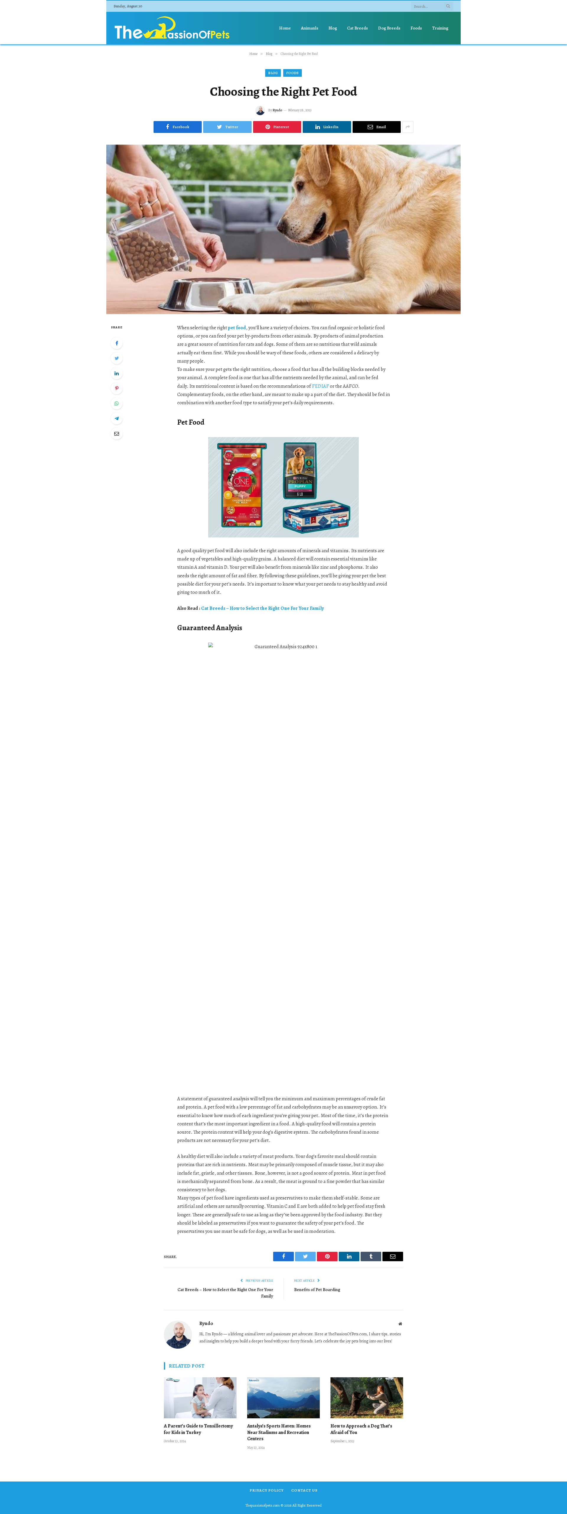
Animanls (309, 28)
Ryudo (277, 110)
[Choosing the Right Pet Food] (283, 229)
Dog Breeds (389, 28)
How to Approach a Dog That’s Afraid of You (361, 1429)
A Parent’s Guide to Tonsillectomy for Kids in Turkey (198, 1429)
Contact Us (304, 1490)
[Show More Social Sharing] (407, 127)
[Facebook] (117, 343)
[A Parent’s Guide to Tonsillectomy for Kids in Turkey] (200, 1397)
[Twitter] (117, 358)
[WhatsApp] (117, 403)
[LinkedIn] (117, 373)
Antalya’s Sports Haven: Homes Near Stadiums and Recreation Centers (279, 1432)
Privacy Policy (267, 1490)
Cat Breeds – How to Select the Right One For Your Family (262, 608)
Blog (332, 28)
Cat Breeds (357, 28)
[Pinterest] (117, 388)
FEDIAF (320, 386)
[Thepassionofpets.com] (173, 28)
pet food (237, 327)
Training (440, 28)
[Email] (117, 433)
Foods (416, 28)
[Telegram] (117, 418)
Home (285, 28)
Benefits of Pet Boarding (317, 1290)
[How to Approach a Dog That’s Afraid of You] (366, 1397)
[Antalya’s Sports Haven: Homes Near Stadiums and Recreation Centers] (283, 1397)
